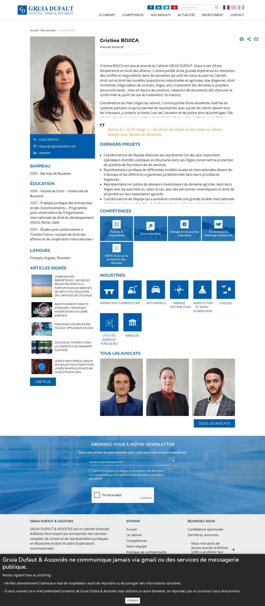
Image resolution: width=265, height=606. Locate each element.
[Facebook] (150, 7)
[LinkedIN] (158, 7)
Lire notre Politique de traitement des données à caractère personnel (126, 476)
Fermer (132, 600)
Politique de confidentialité (146, 552)
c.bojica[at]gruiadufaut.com (57, 146)
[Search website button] (216, 7)
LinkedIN (44, 153)
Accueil (34, 30)
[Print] (242, 39)
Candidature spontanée (205, 529)
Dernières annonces (203, 535)
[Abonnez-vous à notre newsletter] (173, 461)
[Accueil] (45, 10)
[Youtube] (174, 7)
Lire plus (43, 381)
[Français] (226, 7)
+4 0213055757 (48, 140)
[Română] (241, 7)
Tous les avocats (214, 423)
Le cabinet (134, 535)
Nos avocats (48, 30)
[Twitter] (166, 7)
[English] (234, 7)
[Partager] (249, 39)
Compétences (136, 541)
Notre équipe (136, 546)
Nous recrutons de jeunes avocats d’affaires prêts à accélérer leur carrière (209, 549)
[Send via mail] (256, 39)
